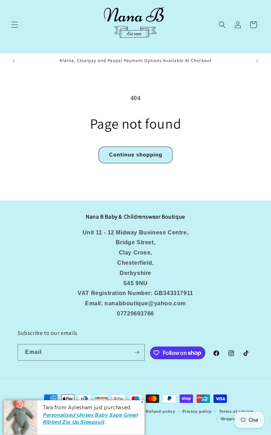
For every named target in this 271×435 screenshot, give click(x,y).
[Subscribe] (136, 352)
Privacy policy (197, 411)
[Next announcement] (257, 61)
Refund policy (160, 411)
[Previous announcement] (14, 61)
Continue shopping (135, 155)
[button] (15, 24)
